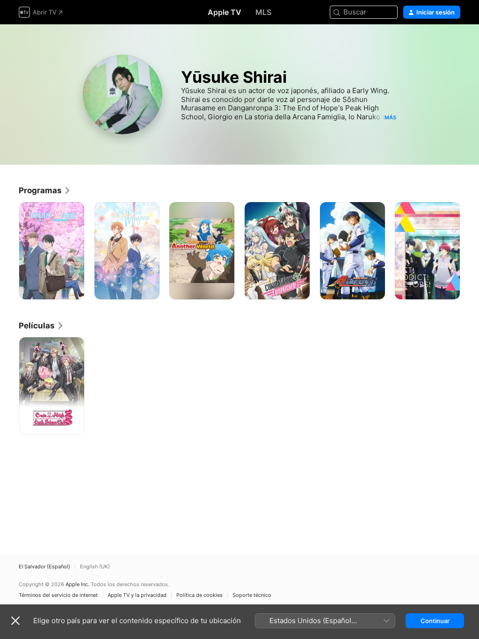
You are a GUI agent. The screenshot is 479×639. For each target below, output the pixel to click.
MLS (263, 12)
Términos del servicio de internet (58, 595)
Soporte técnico (251, 595)
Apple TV (224, 12)
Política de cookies (199, 595)
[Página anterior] (9, 251)
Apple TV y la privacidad (137, 595)
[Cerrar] (15, 621)
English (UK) (95, 566)
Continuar (435, 620)
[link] (45, 190)
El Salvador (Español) (44, 566)
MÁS (390, 117)
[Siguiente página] (469, 251)
